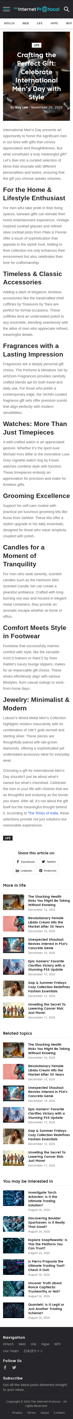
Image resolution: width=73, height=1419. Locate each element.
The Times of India (43, 813)
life (36, 45)
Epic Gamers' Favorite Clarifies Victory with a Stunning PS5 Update (46, 965)
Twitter (51, 862)
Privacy (17, 1413)
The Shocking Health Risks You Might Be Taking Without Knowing (49, 900)
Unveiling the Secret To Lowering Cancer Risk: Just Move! (46, 1008)
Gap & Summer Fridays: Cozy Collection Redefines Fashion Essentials (49, 987)
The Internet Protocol (45, 1401)
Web (26, 23)
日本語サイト (33, 1351)
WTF (69, 23)
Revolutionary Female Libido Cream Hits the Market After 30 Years (46, 922)
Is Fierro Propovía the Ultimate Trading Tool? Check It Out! (46, 1265)
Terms (31, 1413)
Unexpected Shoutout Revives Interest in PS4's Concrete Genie (48, 943)
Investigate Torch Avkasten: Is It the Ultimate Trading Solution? (42, 1198)
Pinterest (50, 871)
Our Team (11, 1351)
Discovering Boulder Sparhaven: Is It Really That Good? (46, 1222)
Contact (59, 1413)
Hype (54, 23)
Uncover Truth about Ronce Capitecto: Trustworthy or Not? (45, 1287)
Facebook (28, 862)
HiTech (9, 23)
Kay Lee (19, 107)
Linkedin (26, 871)
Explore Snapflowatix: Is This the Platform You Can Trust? (47, 1244)
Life (40, 23)
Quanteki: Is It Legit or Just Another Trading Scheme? (46, 1308)
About (45, 1413)
